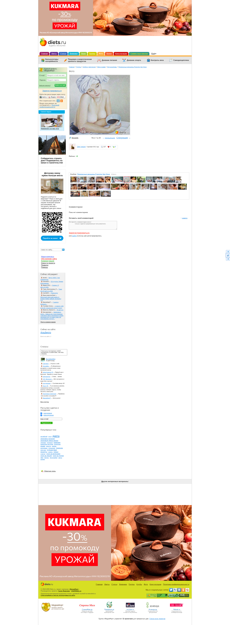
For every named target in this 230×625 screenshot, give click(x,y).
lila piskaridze (50, 359)
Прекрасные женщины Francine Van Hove (132, 67)
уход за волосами (53, 454)
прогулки (43, 450)
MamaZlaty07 (47, 398)
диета (55, 436)
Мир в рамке (101, 67)
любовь (54, 446)
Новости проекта (48, 263)
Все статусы (44, 402)
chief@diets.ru (76, 591)
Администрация (47, 261)
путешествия (52, 450)
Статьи (63, 54)
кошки (42, 446)
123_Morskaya (47, 379)
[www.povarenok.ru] (109, 608)
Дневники (74, 54)
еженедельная (49, 415)
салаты (50, 452)
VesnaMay (46, 366)
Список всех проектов (157, 619)
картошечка (46, 376)
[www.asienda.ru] (153, 608)
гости (50, 436)
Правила (44, 265)
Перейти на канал (50, 238)
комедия (57, 442)
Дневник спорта (134, 60)
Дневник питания (109, 60)
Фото (101, 54)
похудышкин (47, 383)
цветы (60, 457)
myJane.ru (130, 609)
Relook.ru (176, 609)
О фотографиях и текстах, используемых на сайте (58, 595)
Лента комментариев (48, 322)
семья (56, 452)
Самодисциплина (181, 60)
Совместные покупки (139, 54)
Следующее (122, 138)
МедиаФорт (74, 589)
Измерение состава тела (50, 129)
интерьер (50, 442)
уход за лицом (46, 456)
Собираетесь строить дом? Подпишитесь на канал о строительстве (52, 160)
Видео (109, 54)
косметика (57, 444)
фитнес (46, 457)
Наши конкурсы (47, 257)
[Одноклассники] (183, 590)
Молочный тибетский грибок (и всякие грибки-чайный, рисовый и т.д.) (50, 298)
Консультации (121, 54)
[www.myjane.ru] (130, 608)
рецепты (43, 452)
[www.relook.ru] (177, 608)
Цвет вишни (81, 147)
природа (59, 448)
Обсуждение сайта (49, 259)
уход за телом (58, 456)
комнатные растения (46, 444)
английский (43, 436)
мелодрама (43, 448)
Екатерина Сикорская (49, 393)
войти (74, 236)
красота (48, 446)
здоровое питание (47, 439)
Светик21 (46, 363)
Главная (44, 54)
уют (41, 458)
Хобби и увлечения (89, 67)
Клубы (139, 584)
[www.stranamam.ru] (87, 608)
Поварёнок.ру (109, 609)
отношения (51, 448)
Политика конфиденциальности (176, 584)
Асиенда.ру (153, 609)
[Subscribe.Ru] (187, 590)
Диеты (54, 54)
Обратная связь (50, 471)
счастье (42, 454)
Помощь (44, 267)
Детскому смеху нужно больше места (52, 174)
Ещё (153, 54)
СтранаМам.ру (87, 609)
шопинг (42, 459)
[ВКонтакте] (179, 590)
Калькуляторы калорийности (51, 60)
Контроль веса (157, 60)
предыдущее (110, 138)
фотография (53, 457)
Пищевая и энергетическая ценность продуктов (80, 60)
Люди (83, 54)
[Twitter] (171, 590)
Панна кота (54, 293)
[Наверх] (228, 251)
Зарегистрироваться (79, 233)
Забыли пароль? (45, 85)
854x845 (75, 138)
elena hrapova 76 (48, 372)
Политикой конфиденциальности (49, 106)
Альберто (45, 332)
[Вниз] (228, 259)
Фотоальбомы (112, 67)
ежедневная (48, 413)
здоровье (43, 442)
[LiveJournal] (175, 590)
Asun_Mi (45, 386)
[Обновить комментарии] (228, 255)
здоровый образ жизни (49, 441)
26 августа (60, 310)
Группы (92, 54)
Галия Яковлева (64, 591)
